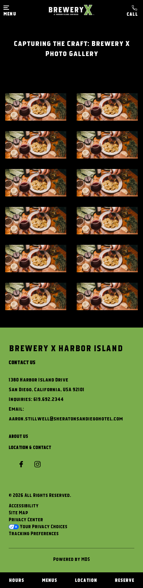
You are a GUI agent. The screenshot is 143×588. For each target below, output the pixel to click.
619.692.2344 (133, 10)
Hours (16, 580)
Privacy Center (26, 519)
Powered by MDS (71, 559)
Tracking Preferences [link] (34, 533)
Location (86, 580)
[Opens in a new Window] (21, 464)
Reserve (124, 580)
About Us (18, 436)
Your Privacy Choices (43, 526)
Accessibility (24, 505)
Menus (49, 580)
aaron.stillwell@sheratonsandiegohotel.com (66, 418)
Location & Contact (30, 447)
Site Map (18, 512)
